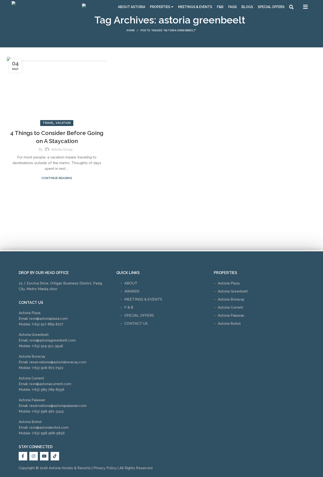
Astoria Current (230, 307)
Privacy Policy (105, 468)
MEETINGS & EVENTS (143, 299)
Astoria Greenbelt (233, 291)
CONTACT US (136, 323)
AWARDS (132, 291)
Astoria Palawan (231, 315)
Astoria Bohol (229, 323)
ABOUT (130, 283)
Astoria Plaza (229, 283)
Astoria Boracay (231, 299)
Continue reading (56, 178)
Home (131, 30)
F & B (128, 307)
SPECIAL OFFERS (139, 315)
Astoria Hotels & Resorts (70, 468)
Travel (48, 123)
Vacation (63, 123)
